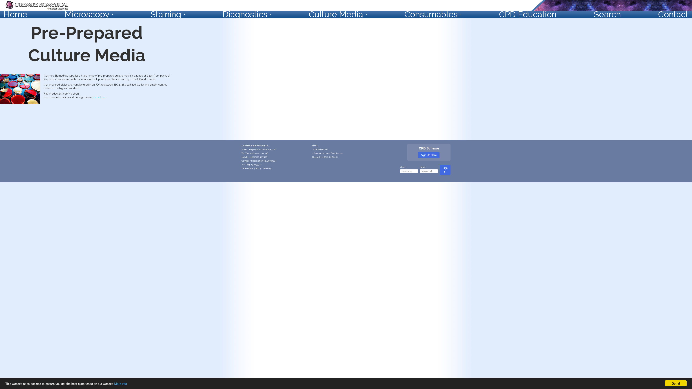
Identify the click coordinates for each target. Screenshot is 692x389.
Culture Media (337, 14)
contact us (98, 97)
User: (403, 167)
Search (607, 14)
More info (120, 383)
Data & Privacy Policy (251, 168)
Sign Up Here (429, 155)
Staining (166, 14)
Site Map (267, 168)
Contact (673, 14)
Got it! (676, 383)
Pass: (423, 167)
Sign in (445, 169)
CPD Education (527, 14)
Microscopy (88, 14)
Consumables (432, 14)
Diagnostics (246, 14)
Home (15, 14)
